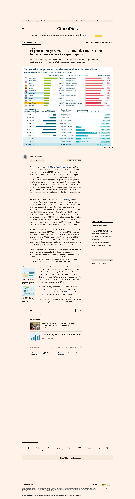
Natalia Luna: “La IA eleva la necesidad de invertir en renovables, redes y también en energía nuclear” (102, 244)
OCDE (46, 347)
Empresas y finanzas (36, 35)
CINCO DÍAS (44, 327)
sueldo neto (47, 449)
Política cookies (34, 495)
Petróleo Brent (61, 21)
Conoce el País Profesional (67, 457)
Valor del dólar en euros (99, 21)
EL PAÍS (83, 35)
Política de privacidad (53, 495)
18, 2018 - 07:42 (38, 156)
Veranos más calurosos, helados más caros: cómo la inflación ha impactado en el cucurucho (102, 231)
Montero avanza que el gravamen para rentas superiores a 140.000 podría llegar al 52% (58, 324)
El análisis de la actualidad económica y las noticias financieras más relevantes (50, 311)
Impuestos (96, 42)
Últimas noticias (71, 35)
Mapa (65, 495)
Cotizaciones (56, 35)
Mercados (44, 35)
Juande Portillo (35, 155)
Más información (34, 354)
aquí (63, 354)
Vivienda (87, 42)
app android (107, 449)
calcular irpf (27, 449)
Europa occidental (73, 347)
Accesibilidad (61, 495)
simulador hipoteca (38, 449)
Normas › (80, 315)
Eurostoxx (98, 263)
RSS (68, 495)
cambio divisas (69, 449)
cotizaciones (89, 449)
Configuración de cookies (43, 495)
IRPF (42, 347)
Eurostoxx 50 (79, 21)
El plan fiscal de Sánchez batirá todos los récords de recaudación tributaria (61, 335)
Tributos (66, 347)
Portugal (51, 347)
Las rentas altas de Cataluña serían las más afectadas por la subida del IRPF (28, 299)
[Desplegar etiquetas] (81, 347)
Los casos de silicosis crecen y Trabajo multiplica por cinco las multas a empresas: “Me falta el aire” (102, 225)
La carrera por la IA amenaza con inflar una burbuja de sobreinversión (101, 238)
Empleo (91, 42)
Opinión (77, 35)
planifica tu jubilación (58, 449)
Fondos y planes (63, 35)
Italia (55, 347)
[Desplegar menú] (23, 28)
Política (102, 42)
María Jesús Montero (35, 347)
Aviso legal (29, 495)
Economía (49, 35)
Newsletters (71, 495)
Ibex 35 (27, 21)
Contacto (24, 495)
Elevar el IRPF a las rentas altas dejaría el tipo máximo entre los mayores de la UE (28, 281)
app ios (100, 449)
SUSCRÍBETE (98, 35)
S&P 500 (43, 21)
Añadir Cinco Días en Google (75, 160)
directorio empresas (79, 449)
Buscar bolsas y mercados (99, 256)
